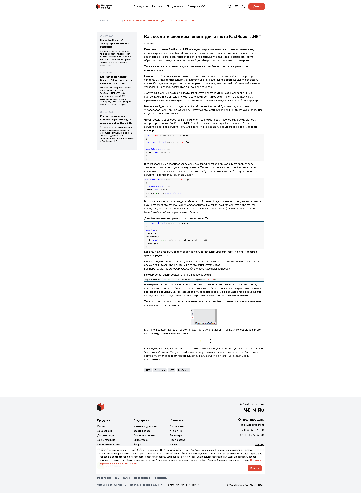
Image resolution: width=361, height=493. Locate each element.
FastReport (160, 370)
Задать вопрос (142, 430)
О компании (177, 426)
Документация (105, 435)
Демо (257, 6)
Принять (254, 468)
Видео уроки (141, 439)
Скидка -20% (197, 6)
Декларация (142, 477)
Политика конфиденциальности (146, 485)
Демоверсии (104, 430)
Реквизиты (160, 477)
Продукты (140, 6)
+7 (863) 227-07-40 (252, 435)
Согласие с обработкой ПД (111, 485)
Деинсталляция (106, 439)
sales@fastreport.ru (252, 424)
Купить (157, 6)
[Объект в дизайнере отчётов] (204, 317)
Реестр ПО (104, 477)
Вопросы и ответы (144, 435)
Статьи (116, 20)
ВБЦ (117, 477)
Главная (103, 20)
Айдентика (176, 430)
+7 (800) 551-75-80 (252, 429)
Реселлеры (176, 435)
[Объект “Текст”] (204, 341)
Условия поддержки (145, 426)
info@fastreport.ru (252, 404)
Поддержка (175, 6)
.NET (148, 370)
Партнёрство (177, 439)
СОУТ (126, 477)
